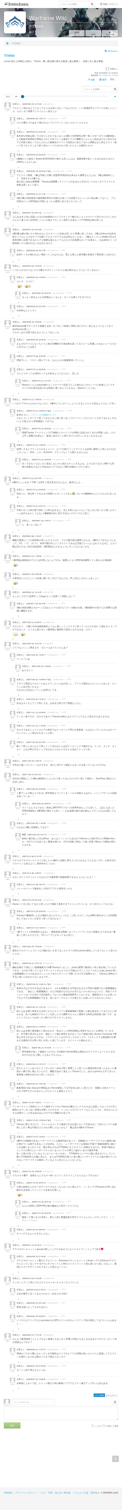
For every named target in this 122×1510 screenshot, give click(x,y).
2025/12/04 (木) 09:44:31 (41, 803)
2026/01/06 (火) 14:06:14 (36, 984)
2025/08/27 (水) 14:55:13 (41, 520)
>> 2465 (68, 459)
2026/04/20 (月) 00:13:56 (36, 1303)
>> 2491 (63, 834)
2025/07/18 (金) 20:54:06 (36, 356)
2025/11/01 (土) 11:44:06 (36, 725)
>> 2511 (68, 1201)
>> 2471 (68, 520)
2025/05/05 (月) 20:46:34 (36, 154)
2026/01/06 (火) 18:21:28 (36, 1084)
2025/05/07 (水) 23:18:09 (31, 229)
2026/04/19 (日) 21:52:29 (31, 1278)
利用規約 (8, 1492)
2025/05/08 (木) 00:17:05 (36, 250)
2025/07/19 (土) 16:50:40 (36, 445)
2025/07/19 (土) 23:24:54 (36, 489)
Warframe (112, 51)
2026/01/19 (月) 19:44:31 (36, 1136)
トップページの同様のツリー (42, 414)
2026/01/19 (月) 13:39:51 (31, 1102)
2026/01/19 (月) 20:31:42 (41, 1202)
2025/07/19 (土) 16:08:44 (36, 411)
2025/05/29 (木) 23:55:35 (36, 339)
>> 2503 (67, 1047)
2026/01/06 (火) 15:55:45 (36, 1026)
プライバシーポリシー (26, 1492)
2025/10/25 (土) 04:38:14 (31, 622)
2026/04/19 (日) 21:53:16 (36, 1289)
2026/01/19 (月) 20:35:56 (41, 1213)
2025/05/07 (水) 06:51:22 (31, 212)
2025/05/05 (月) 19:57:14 (36, 118)
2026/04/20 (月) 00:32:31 (36, 1316)
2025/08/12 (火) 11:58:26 (31, 556)
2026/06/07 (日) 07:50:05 (36, 1366)
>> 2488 (63, 789)
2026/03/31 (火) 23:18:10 (31, 1245)
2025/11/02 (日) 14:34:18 (31, 761)
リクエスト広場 (80, 1492)
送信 (12, 1425)
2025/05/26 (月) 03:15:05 (36, 306)
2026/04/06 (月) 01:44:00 (36, 1256)
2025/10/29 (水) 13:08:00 (41, 666)
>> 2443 (63, 118)
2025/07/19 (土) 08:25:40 (36, 369)
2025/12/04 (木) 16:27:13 (37, 834)
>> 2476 (62, 603)
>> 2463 (69, 410)
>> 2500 (68, 984)
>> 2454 (68, 293)
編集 (92, 79)
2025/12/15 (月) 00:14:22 (31, 900)
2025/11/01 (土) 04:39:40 (36, 712)
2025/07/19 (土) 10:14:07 (41, 380)
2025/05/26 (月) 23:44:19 (41, 293)
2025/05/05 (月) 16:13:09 (31, 104)
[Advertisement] (32, 1460)
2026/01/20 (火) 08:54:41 (36, 1229)
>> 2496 (63, 911)
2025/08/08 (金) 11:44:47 (31, 536)
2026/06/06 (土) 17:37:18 (36, 1349)
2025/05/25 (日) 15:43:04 (36, 277)
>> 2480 (68, 666)
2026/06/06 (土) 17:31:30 (31, 1335)
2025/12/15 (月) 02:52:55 (36, 911)
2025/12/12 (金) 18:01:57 (36, 884)
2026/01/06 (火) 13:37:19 (31, 963)
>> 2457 (63, 339)
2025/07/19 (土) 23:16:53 (31, 478)
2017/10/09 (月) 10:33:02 (108, 75)
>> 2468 (62, 489)
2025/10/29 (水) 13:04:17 (36, 655)
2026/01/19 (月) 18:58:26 (31, 1171)
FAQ (50, 1492)
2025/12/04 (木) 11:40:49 (36, 823)
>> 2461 (67, 380)
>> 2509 (63, 1182)
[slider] (22, 96)
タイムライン (111, 1395)
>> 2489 (68, 803)
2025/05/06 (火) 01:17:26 (36, 194)
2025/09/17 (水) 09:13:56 (36, 603)
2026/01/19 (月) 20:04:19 (36, 1182)
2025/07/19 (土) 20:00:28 (41, 428)
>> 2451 (62, 250)
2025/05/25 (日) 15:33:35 (31, 266)
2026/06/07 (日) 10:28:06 (36, 1379)
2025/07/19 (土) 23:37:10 (36, 506)
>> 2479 (63, 654)
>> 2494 (63, 884)
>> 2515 (63, 1256)
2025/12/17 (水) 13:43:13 (36, 928)
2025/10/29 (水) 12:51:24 (31, 643)
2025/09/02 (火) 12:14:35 (31, 592)
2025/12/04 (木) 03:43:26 (36, 789)
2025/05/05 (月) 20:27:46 (36, 132)
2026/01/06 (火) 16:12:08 (41, 1047)
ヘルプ (42, 1492)
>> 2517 (63, 1289)
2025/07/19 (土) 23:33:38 (41, 459)
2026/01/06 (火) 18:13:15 (36, 1064)
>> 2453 (63, 277)
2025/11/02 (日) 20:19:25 (36, 742)
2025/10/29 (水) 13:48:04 (36, 679)
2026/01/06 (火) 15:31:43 (36, 1007)
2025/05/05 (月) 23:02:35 (36, 171)
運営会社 (95, 1492)
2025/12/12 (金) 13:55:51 (31, 873)
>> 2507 (68, 1120)
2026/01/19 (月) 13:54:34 (36, 1120)
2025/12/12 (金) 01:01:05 (31, 856)
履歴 (104, 79)
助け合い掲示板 (63, 1492)
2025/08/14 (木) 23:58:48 (31, 574)
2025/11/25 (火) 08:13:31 (31, 774)
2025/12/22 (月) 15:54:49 (31, 946)
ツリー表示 (99, 1395)
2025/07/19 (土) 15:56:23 (31, 399)
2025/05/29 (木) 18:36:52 (31, 322)
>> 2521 (63, 1349)
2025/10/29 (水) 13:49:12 (36, 699)
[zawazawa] (16, 4)
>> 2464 (68, 428)
